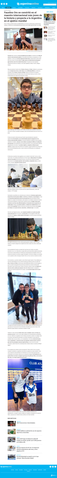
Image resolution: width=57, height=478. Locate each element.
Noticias (8, 7)
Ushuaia (14, 7)
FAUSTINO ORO (33, 51)
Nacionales (40, 7)
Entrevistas (47, 7)
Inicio (3, 7)
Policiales (27, 7)
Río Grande (20, 7)
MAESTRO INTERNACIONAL (38, 51)
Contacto (28, 471)
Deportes (33, 7)
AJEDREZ (29, 51)
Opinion (53, 7)
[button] (25, 105)
